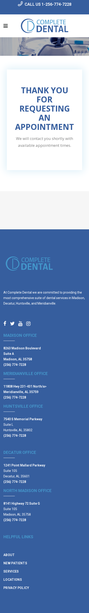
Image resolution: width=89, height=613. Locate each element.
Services (11, 571)
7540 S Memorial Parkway (22, 419)
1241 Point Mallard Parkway (24, 465)
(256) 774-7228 (14, 365)
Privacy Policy (16, 588)
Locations (12, 579)
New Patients (15, 563)
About (9, 555)
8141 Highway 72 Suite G (21, 503)
